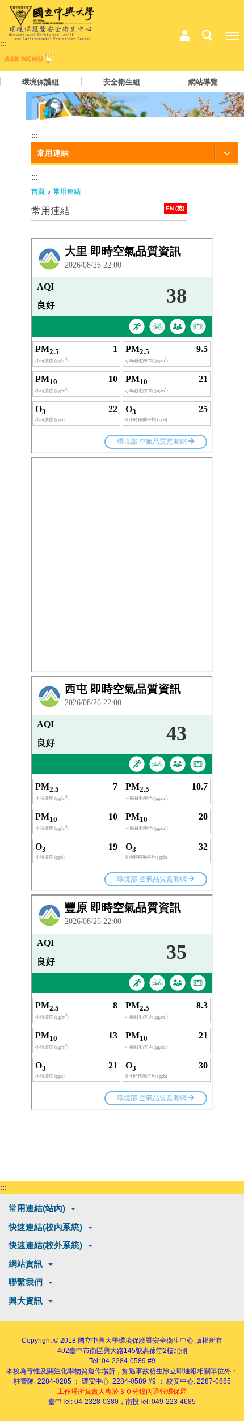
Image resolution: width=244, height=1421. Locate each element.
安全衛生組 (121, 82)
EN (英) (175, 208)
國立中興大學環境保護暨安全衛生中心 (135, 1340)
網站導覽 (203, 82)
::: (3, 43)
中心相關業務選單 (184, 35)
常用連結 (67, 192)
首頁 (38, 192)
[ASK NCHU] (28, 60)
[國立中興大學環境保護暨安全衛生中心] (51, 23)
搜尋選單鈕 (207, 35)
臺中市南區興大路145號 (105, 1351)
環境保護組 (40, 82)
